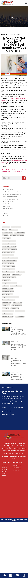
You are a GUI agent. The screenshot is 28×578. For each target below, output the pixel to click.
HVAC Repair (5, 308)
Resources (4, 471)
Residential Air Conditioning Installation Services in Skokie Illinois (18, 377)
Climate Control (6, 274)
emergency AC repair (7, 288)
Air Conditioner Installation (17, 235)
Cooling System (6, 280)
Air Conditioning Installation (11, 192)
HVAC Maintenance (17, 305)
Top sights (6, 213)
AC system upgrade (7, 232)
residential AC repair (7, 313)
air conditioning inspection (8, 243)
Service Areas (4, 465)
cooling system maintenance (9, 283)
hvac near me (7, 206)
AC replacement (13, 229)
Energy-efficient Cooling (8, 299)
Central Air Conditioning (8, 271)
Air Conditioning (8, 189)
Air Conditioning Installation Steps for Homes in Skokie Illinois (18, 346)
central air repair (20, 271)
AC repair (4, 229)
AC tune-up (5, 235)
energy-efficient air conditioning (10, 297)
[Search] (24, 178)
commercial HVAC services (9, 277)
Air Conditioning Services (10, 199)
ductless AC (5, 285)
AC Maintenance (16, 227)
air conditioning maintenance (9, 249)
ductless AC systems (16, 285)
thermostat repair (19, 316)
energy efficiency (6, 302)
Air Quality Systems (8, 201)
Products (3, 469)
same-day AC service (7, 316)
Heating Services (8, 204)
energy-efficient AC (7, 294)
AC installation (5, 227)
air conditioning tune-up (8, 269)
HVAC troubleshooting (7, 311)
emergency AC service (8, 291)
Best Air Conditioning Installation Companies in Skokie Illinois (18, 362)
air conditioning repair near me (10, 257)
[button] (26, 3)
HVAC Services (15, 308)
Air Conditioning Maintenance (12, 194)
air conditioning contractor (8, 241)
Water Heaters (7, 216)
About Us (4, 473)
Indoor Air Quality (8, 208)
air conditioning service (8, 263)
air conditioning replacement (9, 260)
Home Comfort (5, 305)
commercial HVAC (16, 274)
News (4, 211)
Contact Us (4, 475)
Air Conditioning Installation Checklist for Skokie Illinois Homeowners (18, 332)
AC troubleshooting (20, 232)
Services (3, 467)
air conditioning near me (8, 252)
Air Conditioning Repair (10, 196)
